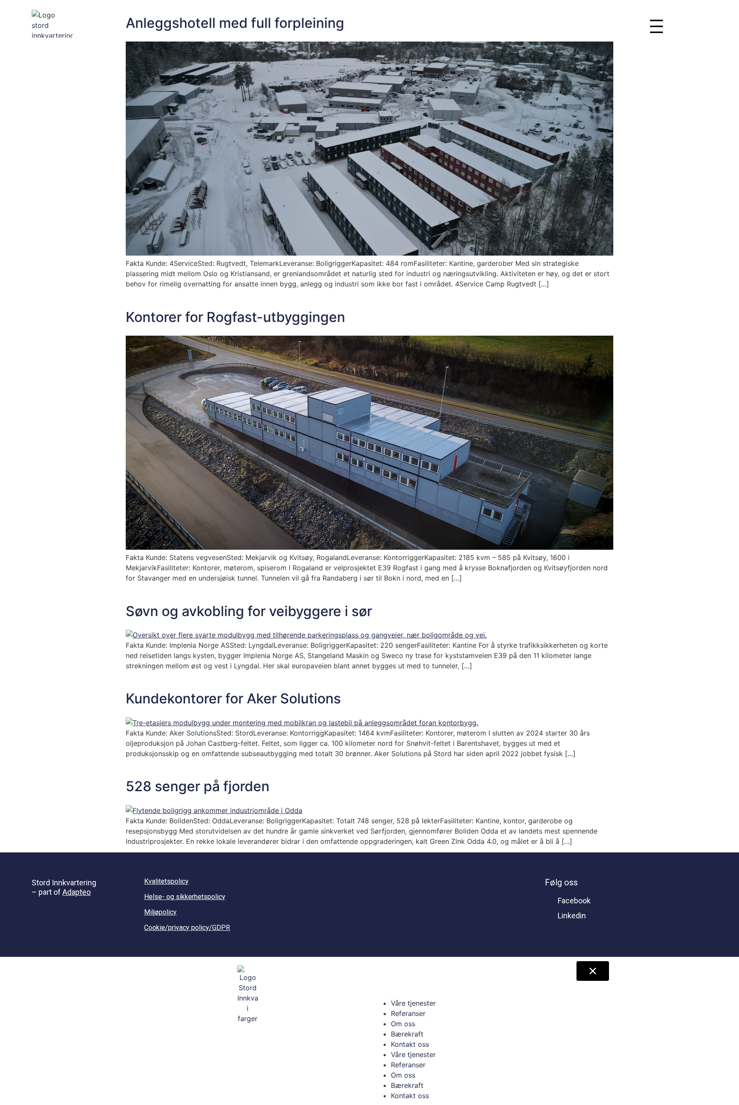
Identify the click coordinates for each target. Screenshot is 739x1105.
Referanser (408, 1013)
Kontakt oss (410, 1044)
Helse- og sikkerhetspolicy (184, 897)
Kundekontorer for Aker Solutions (233, 698)
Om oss (403, 1023)
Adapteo (76, 892)
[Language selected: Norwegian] (693, 26)
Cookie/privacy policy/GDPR (187, 927)
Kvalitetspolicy (166, 881)
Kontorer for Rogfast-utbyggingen (235, 317)
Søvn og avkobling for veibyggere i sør (249, 611)
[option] (693, 26)
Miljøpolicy (160, 912)
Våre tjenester (413, 1003)
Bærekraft (407, 1034)
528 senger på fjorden (197, 786)
